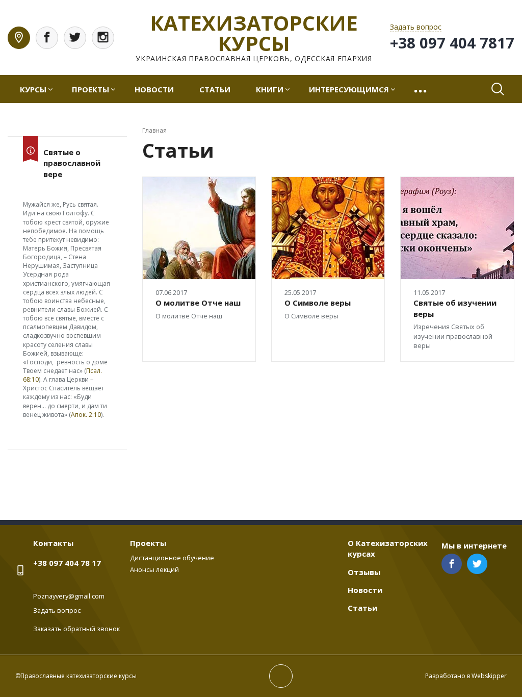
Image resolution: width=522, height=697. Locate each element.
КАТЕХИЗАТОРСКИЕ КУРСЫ (254, 33)
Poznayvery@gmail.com (69, 596)
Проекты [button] (90, 89)
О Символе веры (317, 302)
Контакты (53, 543)
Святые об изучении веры (455, 307)
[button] (421, 89)
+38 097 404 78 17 (67, 563)
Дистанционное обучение (172, 557)
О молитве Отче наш (198, 302)
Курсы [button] (33, 89)
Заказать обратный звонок (76, 628)
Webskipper (489, 675)
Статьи (214, 89)
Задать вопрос (57, 610)
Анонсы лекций (154, 569)
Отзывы (364, 572)
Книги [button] (269, 89)
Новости (154, 89)
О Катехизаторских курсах (388, 548)
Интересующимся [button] (349, 89)
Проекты (148, 543)
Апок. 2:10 (86, 414)
